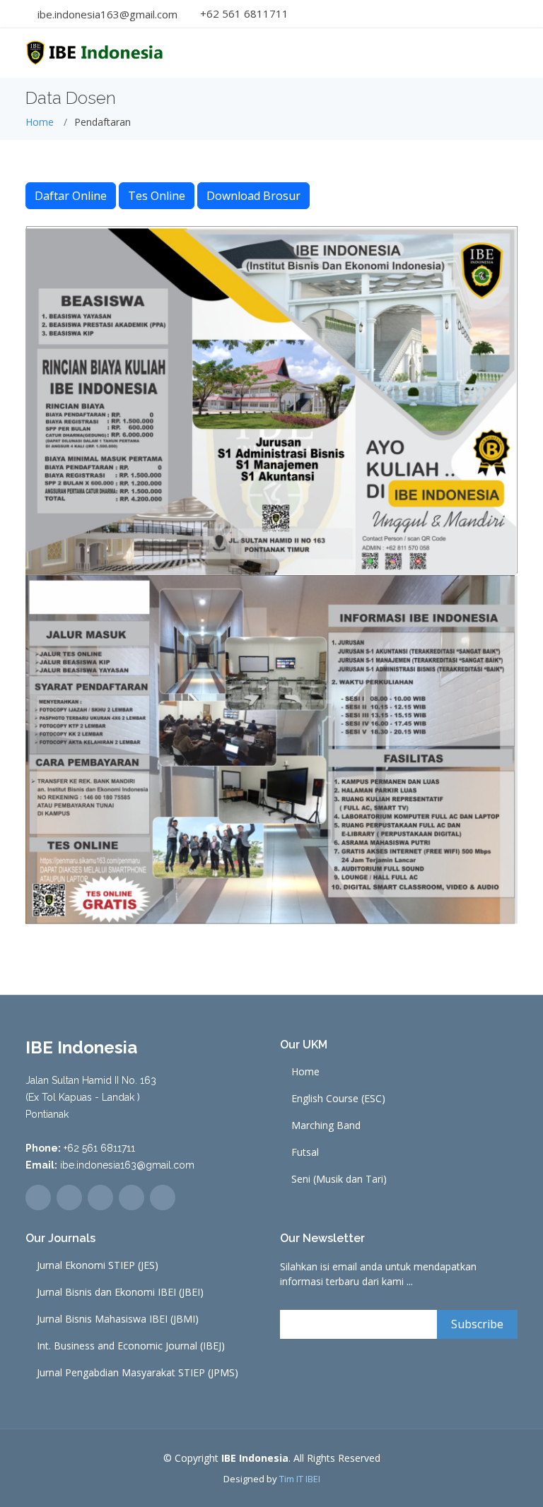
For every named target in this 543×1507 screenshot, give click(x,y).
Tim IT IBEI (299, 1478)
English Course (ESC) (338, 1099)
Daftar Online (71, 195)
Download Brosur (253, 195)
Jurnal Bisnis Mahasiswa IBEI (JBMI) (118, 1319)
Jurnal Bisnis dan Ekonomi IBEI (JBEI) (120, 1292)
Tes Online (156, 195)
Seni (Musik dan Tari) (339, 1179)
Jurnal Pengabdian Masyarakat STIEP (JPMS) (137, 1373)
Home (39, 122)
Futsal (305, 1152)
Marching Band (326, 1125)
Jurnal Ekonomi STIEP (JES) (97, 1265)
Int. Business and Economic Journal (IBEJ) (131, 1346)
